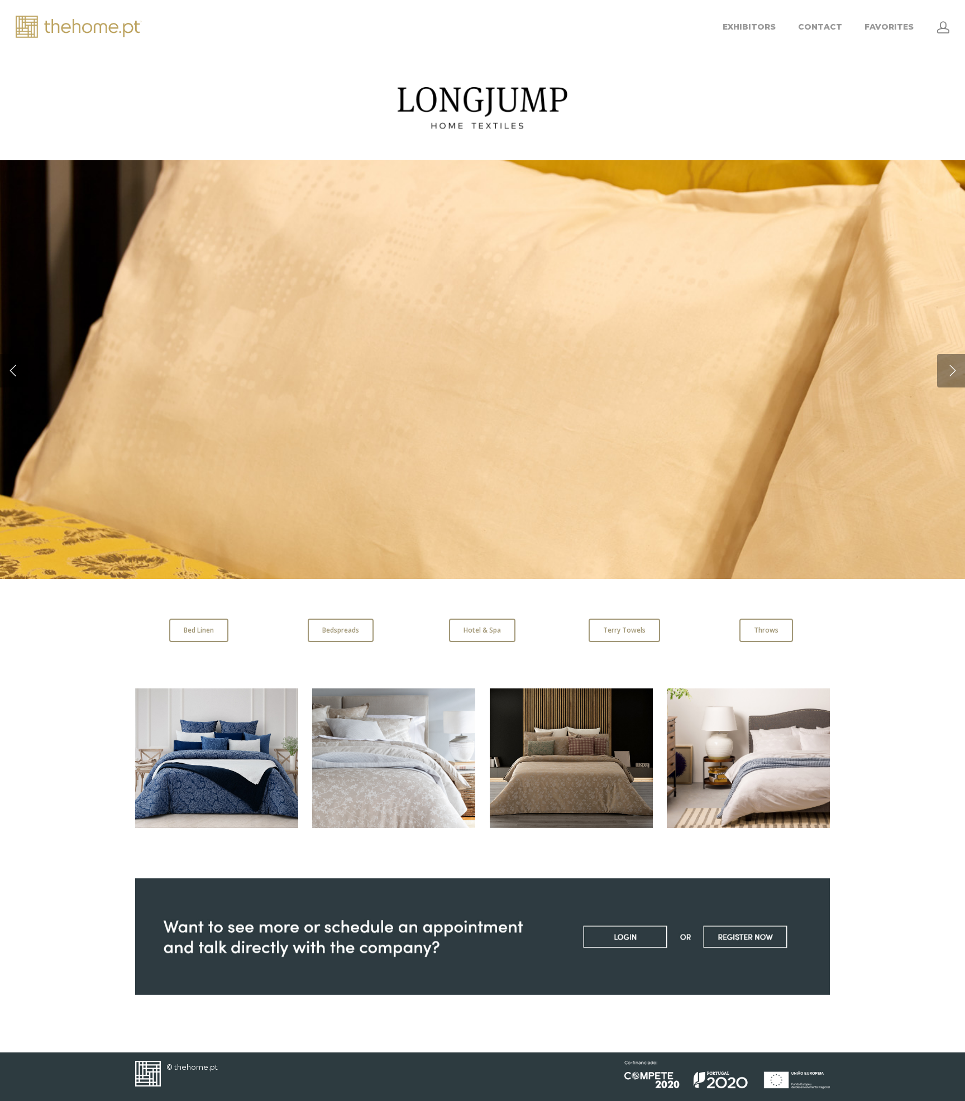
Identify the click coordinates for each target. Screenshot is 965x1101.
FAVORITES (889, 27)
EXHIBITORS (749, 27)
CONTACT (820, 27)
